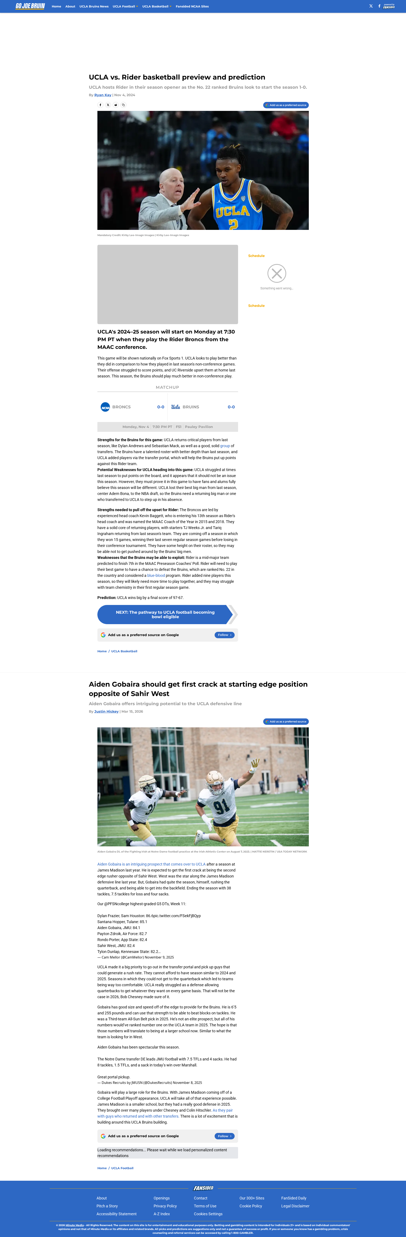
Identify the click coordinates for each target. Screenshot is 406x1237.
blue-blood (156, 575)
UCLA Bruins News (93, 6)
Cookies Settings (208, 1214)
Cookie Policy (251, 1206)
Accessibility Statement (117, 1214)
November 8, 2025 (187, 1082)
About (70, 6)
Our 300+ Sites (252, 1198)
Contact (200, 1198)
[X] (371, 6)
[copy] (123, 105)
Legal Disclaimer (295, 1206)
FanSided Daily (293, 1198)
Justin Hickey (106, 711)
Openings (162, 1198)
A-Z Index (162, 1214)
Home (56, 6)
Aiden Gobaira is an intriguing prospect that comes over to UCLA (151, 864)
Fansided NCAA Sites (192, 6)
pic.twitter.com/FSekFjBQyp (177, 916)
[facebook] (379, 6)
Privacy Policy (165, 1206)
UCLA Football (122, 1168)
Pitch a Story (107, 1206)
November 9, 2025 (159, 957)
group (224, 446)
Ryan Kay (102, 95)
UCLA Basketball (124, 651)
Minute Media (75, 1225)
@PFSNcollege (116, 904)
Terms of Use (205, 1206)
